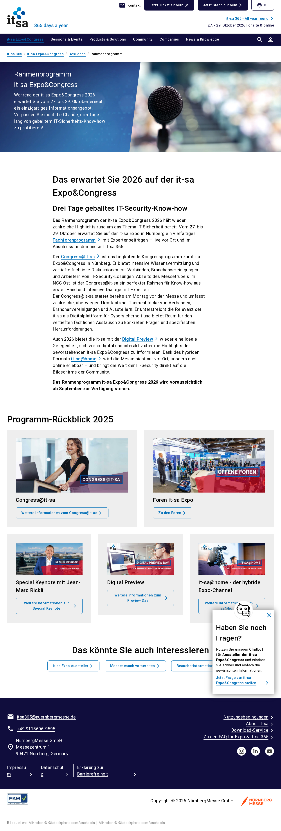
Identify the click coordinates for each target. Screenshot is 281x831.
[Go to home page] (37, 16)
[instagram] (241, 751)
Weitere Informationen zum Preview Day (137, 598)
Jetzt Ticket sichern (167, 5)
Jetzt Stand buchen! (220, 5)
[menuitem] (29, 39)
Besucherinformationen (197, 666)
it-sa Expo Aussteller (70, 666)
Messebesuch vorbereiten (132, 666)
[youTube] (269, 751)
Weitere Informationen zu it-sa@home (229, 605)
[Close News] (243, 610)
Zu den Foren (169, 513)
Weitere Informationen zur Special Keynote (46, 605)
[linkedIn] (255, 751)
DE (262, 5)
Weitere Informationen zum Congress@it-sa (59, 513)
